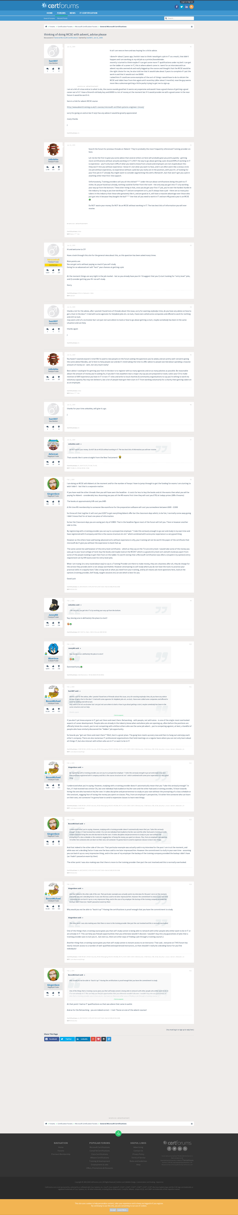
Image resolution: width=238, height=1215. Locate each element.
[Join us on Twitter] (181, 6)
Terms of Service (138, 1157)
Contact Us (138, 1150)
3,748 (47, 169)
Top (118, 1134)
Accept (113, 1210)
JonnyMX (53, 615)
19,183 (47, 711)
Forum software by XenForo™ (177, 1156)
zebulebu (53, 159)
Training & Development (99, 1161)
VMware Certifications (99, 1157)
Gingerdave (53, 493)
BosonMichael (53, 701)
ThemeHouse (187, 1160)
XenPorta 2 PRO (166, 1162)
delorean (53, 454)
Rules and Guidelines (138, 1161)
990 (47, 504)
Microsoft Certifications (100, 1147)
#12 (190, 763)
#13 (190, 820)
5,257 (47, 625)
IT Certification (88, 13)
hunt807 (90, 38)
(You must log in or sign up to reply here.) (180, 1030)
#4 (191, 307)
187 (59, 169)
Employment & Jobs (99, 1164)
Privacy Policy (138, 1154)
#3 (191, 245)
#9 (191, 601)
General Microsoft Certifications (66, 38)
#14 (190, 884)
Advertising (138, 1147)
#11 (190, 687)
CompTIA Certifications (100, 1150)
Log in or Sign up (187, 2)
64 (59, 464)
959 (47, 464)
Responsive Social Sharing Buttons (171, 1165)
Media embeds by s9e (177, 1158)
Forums (61, 13)
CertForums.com (188, 1165)
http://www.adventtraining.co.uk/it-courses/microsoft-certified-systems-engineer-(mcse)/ (105, 107)
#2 (191, 145)
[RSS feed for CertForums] (191, 6)
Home (50, 13)
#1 (191, 47)
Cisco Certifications (99, 1154)
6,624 (47, 272)
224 (59, 272)
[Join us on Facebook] (176, 6)
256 (59, 669)
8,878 (47, 669)
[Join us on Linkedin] (186, 6)
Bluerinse (53, 658)
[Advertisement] (88, 66)
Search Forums (49, 18)
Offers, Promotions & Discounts (99, 1168)
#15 (190, 971)
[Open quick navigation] (192, 26)
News (72, 13)
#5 (191, 355)
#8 (191, 480)
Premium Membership (60, 1154)
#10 (190, 644)
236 (59, 625)
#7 (191, 440)
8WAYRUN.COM (187, 1162)
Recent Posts (62, 18)
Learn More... (123, 1210)
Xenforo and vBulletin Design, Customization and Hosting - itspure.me (139, 1182)
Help (138, 1164)
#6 (191, 405)
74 (59, 504)
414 (59, 711)
